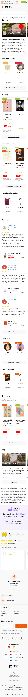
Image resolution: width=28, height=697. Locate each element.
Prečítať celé (4, 477)
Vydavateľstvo (4, 613)
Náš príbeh (16, 613)
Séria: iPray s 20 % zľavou (20, 420)
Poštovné (20, 689)
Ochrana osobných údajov (14, 687)
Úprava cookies (14, 690)
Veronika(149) (12, 265)
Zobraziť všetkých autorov (14, 362)
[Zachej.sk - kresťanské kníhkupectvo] (6, 7)
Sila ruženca (7, 163)
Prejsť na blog (14, 482)
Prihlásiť (21, 626)
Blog (2, 615)
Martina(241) (11, 225)
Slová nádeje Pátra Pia (20, 164)
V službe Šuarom (20, 115)
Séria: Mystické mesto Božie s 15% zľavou (7, 421)
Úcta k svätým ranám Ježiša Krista (7, 116)
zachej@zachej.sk (10, 600)
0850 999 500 (9, 595)
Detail (23, 2)
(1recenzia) (9, 119)
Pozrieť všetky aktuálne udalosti (14, 87)
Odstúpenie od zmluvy (11, 689)
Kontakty (3, 611)
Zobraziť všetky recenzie (14, 332)
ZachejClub (16, 611)
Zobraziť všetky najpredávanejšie (14, 186)
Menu (25, 8)
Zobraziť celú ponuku (14, 442)
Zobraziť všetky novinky (14, 137)
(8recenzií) (9, 165)
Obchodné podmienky (7, 686)
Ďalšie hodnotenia (13, 536)
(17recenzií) (21, 167)
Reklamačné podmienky (20, 686)
